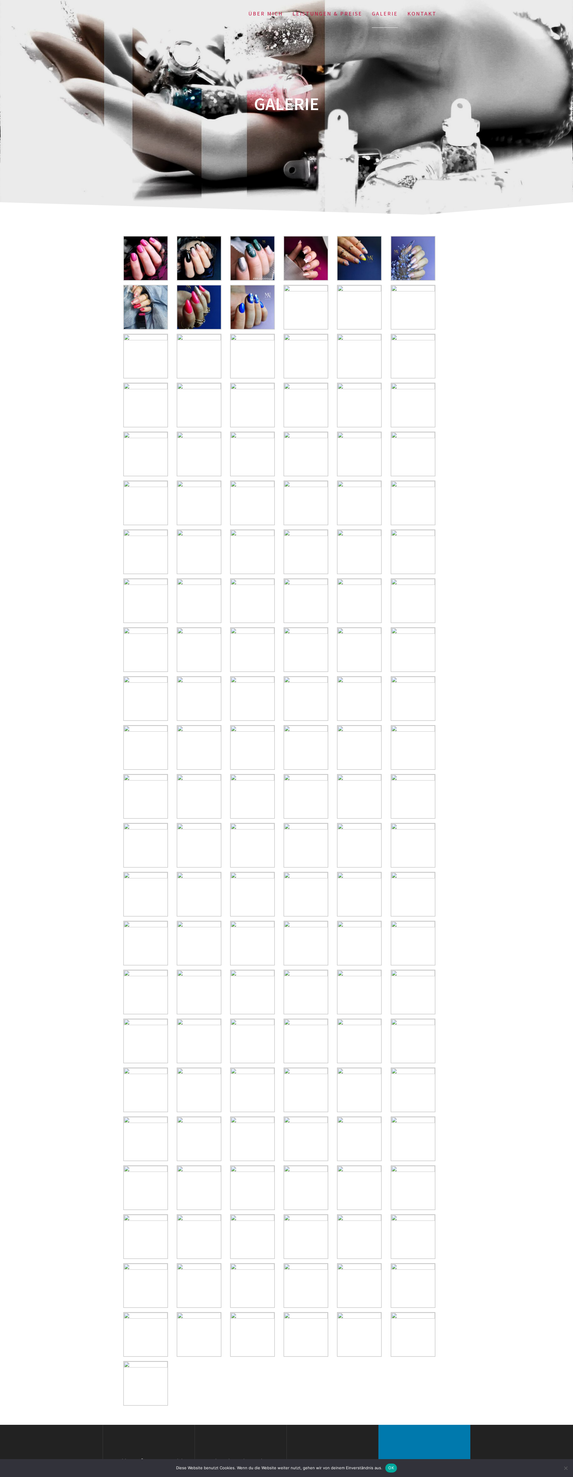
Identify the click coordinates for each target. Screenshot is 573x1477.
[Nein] (566, 1468)
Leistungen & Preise (327, 13)
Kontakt (422, 13)
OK (391, 1467)
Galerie (385, 13)
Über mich (265, 13)
